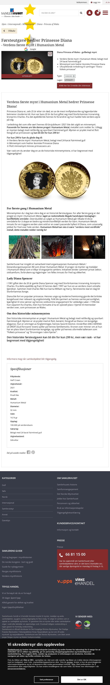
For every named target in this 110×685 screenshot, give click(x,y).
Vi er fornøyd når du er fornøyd (16, 593)
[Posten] (82, 624)
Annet (5, 514)
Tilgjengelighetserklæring (68, 512)
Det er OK (81, 679)
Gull (4, 485)
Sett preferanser (46, 680)
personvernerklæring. (17, 668)
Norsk (5, 496)
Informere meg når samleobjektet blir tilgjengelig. (32, 358)
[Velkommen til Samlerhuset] (90, 13)
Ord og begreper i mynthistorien (17, 557)
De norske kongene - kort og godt (17, 562)
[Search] (81, 13)
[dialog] (55, 662)
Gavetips (6, 520)
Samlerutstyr (8, 508)
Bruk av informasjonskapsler (70, 508)
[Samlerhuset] (12, 12)
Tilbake (11, 30)
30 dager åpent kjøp (11, 597)
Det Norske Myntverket (67, 494)
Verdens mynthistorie (12, 576)
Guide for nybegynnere (12, 566)
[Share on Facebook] (29, 452)
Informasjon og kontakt (68, 529)
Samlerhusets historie (67, 484)
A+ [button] (109, 2)
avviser (70, 662)
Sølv (4, 491)
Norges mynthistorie (11, 571)
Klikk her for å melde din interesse (74, 85)
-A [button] (106, 2)
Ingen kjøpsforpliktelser (13, 607)
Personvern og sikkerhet (68, 503)
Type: (59, 76)
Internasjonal (8, 502)
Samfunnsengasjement (67, 489)
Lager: (60, 80)
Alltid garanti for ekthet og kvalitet (17, 602)
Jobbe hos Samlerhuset (67, 498)
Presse (60, 547)
